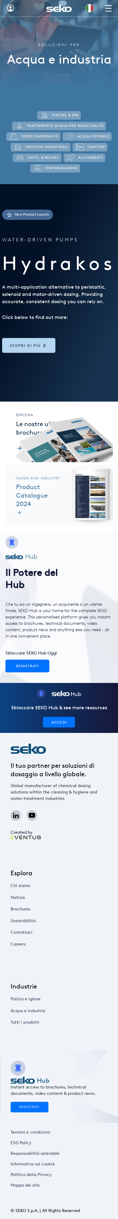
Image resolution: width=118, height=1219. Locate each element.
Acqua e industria (28, 1010)
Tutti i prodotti (25, 1022)
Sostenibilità (23, 920)
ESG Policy (21, 1142)
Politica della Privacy (31, 1174)
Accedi (59, 722)
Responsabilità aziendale (35, 1153)
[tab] (59, 293)
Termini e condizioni (30, 1132)
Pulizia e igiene (26, 999)
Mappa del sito (25, 1185)
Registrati (29, 1107)
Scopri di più (25, 345)
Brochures (20, 909)
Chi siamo (20, 885)
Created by (22, 832)
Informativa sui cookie (33, 1164)
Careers (18, 944)
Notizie (18, 897)
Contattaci (21, 932)
